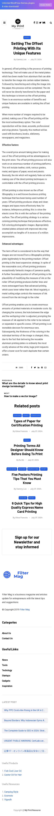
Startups (36, 415)
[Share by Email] (45, 367)
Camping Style (11, 792)
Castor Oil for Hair (13, 774)
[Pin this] (42, 367)
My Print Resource (33, 810)
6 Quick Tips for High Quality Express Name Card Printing (27, 507)
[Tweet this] (35, 367)
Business (12, 469)
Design (17, 415)
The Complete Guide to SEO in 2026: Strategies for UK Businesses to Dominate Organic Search (26, 730)
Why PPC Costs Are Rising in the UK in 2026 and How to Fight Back (26, 710)
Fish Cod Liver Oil (12, 771)
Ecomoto (8, 795)
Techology (7, 670)
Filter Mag (25, 609)
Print (27, 37)
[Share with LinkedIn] (38, 367)
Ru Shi (21, 460)
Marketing (33, 469)
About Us (6, 633)
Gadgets (6, 681)
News (5, 660)
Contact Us (7, 638)
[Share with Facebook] (31, 367)
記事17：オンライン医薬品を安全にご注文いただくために (26, 751)
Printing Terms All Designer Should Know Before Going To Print (27, 450)
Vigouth (8, 799)
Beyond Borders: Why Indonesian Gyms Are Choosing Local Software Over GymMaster (26, 720)
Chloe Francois (21, 431)
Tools (4, 665)
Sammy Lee (21, 59)
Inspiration (7, 686)
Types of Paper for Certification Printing (27, 423)
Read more (45, 5)
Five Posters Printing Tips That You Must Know (27, 478)
